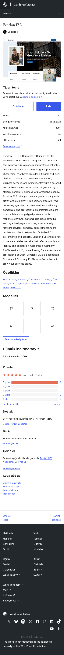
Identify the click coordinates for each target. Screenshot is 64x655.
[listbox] (32, 317)
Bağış (38, 569)
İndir (48, 106)
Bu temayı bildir (10, 443)
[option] (11, 308)
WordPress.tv (12, 574)
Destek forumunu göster (15, 424)
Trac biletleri (9, 493)
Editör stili (14, 283)
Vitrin (36, 533)
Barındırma (8, 543)
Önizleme (18, 106)
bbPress (9, 595)
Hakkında (8, 533)
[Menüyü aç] (59, 4)
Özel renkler (34, 279)
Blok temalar (47, 283)
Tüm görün (55, 404)
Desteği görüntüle (31, 97)
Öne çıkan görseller (29, 283)
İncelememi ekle (11, 404)
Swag (38, 574)
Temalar (7, 13)
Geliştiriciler (9, 569)
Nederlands (8, 462)
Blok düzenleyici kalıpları (15, 279)
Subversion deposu (12, 486)
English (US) (46, 458)
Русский (22, 462)
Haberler (7, 538)
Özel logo (46, 279)
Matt (7, 589)
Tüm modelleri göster (16, 339)
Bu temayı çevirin (11, 468)
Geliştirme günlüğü (12, 483)
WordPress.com (13, 584)
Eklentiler (38, 543)
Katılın (36, 558)
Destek (7, 564)
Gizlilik (6, 549)
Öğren (6, 558)
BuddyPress (11, 600)
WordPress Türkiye (20, 614)
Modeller (38, 549)
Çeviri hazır (15, 287)
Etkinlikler (38, 564)
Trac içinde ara (10, 490)
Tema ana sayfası (11, 146)
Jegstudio (13, 32)
